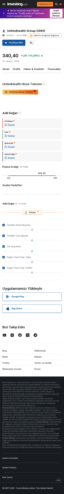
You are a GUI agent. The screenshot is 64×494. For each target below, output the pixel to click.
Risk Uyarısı (7, 477)
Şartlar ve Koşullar (10, 458)
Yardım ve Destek (43, 363)
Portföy (6, 363)
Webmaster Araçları (11, 369)
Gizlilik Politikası (9, 467)
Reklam (38, 357)
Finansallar (54, 69)
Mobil (5, 357)
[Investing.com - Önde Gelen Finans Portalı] (17, 4)
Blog (4, 350)
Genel (5, 69)
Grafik (16, 69)
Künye (37, 369)
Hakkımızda (40, 350)
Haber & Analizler (34, 69)
